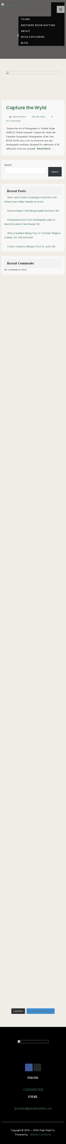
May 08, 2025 (38, 116)
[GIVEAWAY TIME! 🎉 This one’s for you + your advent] (33, 488)
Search (8, 165)
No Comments (13, 120)
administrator (19, 116)
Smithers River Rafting (38, 25)
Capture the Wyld (26, 107)
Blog (24, 43)
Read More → (45, 148)
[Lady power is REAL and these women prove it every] (33, 643)
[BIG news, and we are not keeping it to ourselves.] (33, 875)
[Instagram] (37, 1067)
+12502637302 (33, 1090)
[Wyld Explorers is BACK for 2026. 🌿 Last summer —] (33, 705)
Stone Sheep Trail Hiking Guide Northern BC (33, 211)
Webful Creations (40, 1134)
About (25, 31)
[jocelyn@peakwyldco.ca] (33, 1103)
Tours (25, 19)
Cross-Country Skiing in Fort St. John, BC (31, 246)
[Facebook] (29, 1067)
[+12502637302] (33, 1084)
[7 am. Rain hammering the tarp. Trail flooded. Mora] (33, 573)
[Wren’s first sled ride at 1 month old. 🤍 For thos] (33, 372)
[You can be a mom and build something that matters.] (33, 780)
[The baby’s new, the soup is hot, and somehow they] (33, 968)
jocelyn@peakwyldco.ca (33, 1108)
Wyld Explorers (32, 37)
